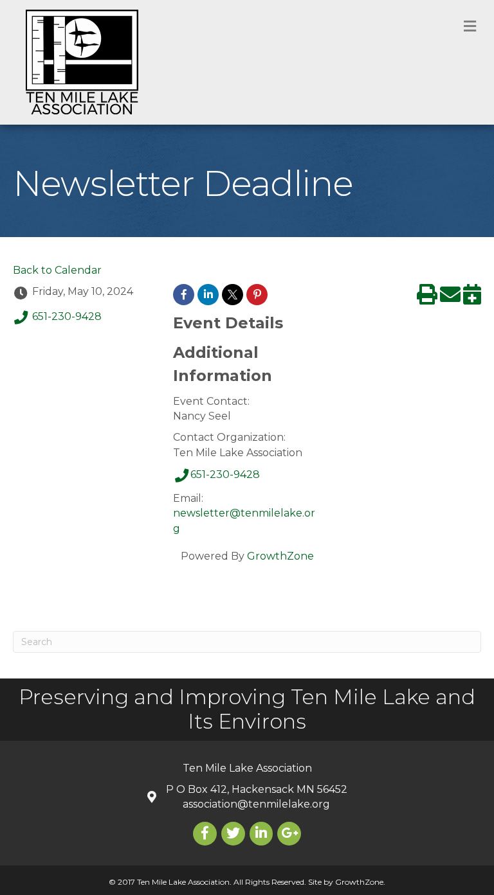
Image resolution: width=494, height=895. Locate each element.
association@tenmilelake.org (256, 804)
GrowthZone (280, 556)
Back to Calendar (57, 270)
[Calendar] (472, 298)
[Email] (450, 298)
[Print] (427, 298)
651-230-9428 (67, 317)
